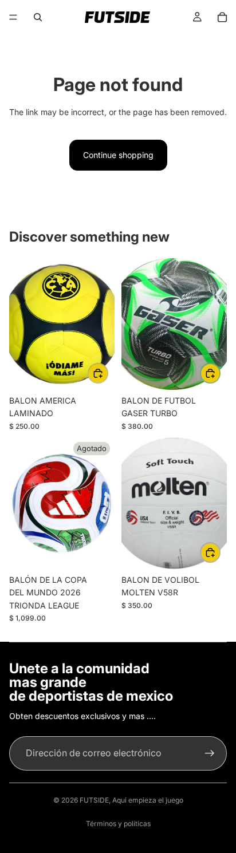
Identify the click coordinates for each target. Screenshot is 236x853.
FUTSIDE (94, 800)
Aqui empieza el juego (147, 800)
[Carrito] (222, 17)
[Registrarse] (210, 753)
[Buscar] (37, 17)
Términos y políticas (118, 823)
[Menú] (13, 17)
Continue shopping (118, 155)
